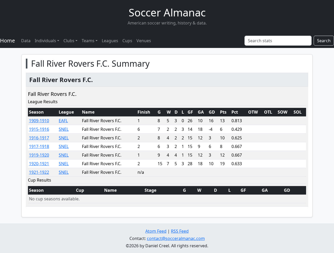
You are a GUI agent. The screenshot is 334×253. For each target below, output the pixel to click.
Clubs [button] (68, 41)
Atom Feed (155, 231)
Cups (127, 41)
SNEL (64, 129)
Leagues (110, 41)
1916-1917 (39, 138)
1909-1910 (39, 121)
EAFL (63, 121)
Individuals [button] (45, 41)
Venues (143, 41)
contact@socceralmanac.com (176, 238)
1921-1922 (39, 172)
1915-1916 (39, 129)
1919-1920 (39, 155)
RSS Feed (180, 231)
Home (7, 40)
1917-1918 (39, 146)
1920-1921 (39, 163)
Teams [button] (88, 41)
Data (26, 41)
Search (324, 41)
